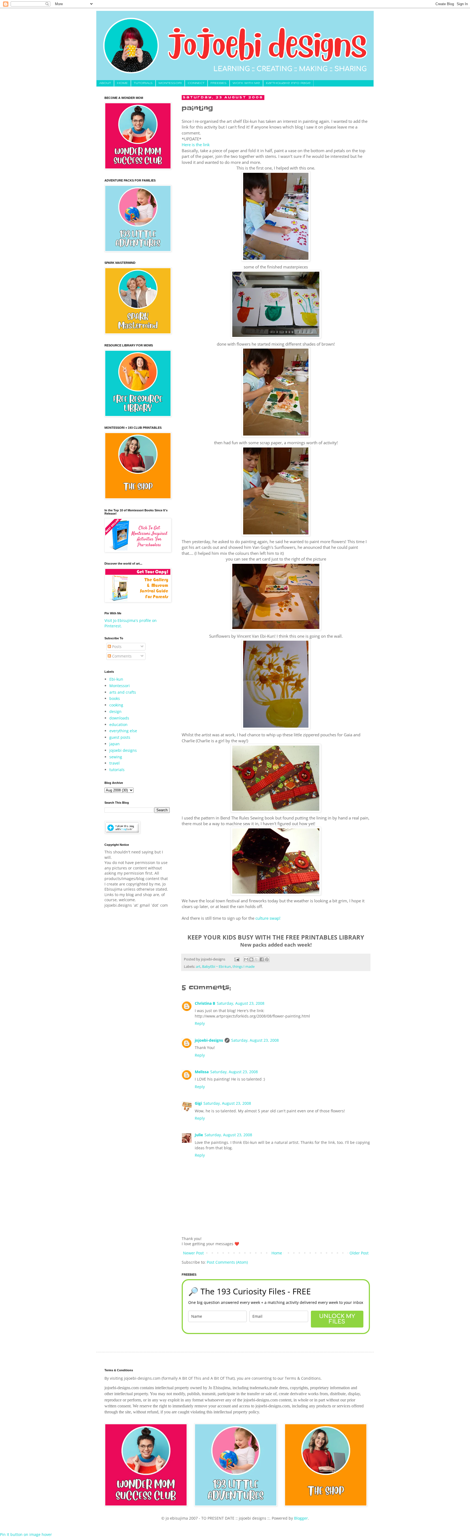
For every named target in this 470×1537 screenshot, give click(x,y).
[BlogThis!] (251, 959)
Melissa (202, 1071)
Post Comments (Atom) (227, 1262)
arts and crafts (122, 692)
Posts (116, 646)
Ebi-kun (116, 679)
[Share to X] (256, 959)
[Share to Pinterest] (267, 959)
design (115, 711)
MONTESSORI (170, 83)
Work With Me (246, 83)
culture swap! (267, 918)
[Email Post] (236, 959)
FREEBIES (219, 83)
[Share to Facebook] (261, 959)
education (118, 724)
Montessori (119, 685)
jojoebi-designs (209, 1040)
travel (114, 763)
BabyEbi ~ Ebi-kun (216, 966)
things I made (244, 966)
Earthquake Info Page (288, 83)
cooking (116, 705)
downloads (119, 718)
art (198, 966)
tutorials (117, 769)
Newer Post (193, 1253)
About (105, 83)
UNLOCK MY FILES (337, 1319)
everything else (123, 730)
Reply (200, 1023)
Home (276, 1253)
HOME (122, 83)
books (114, 698)
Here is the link (196, 145)
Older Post (359, 1253)
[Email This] (246, 959)
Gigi (198, 1103)
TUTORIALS (143, 83)
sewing (115, 756)
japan (114, 743)
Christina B (205, 1003)
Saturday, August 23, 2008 (240, 1003)
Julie (199, 1134)
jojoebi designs (123, 750)
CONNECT (196, 83)
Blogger (301, 1518)
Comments (121, 656)
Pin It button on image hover (26, 1534)
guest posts (119, 737)
